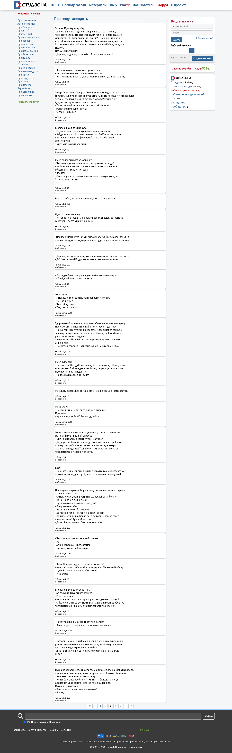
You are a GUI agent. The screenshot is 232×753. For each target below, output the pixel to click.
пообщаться (179, 106)
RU (102, 736)
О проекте (20, 729)
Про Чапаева (24, 84)
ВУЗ (28, 722)
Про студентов (25, 78)
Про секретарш (26, 67)
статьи (175, 98)
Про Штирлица (25, 91)
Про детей (23, 30)
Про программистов (28, 37)
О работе (22, 64)
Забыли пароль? (204, 38)
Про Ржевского (25, 54)
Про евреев (24, 40)
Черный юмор (24, 88)
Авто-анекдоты (26, 23)
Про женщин (24, 34)
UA (117, 736)
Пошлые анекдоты (27, 71)
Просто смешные (27, 20)
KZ (125, 736)
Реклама (144, 729)
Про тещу (22, 81)
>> (131, 705)
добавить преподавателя (185, 90)
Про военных (24, 95)
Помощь (53, 729)
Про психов (23, 57)
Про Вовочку (24, 27)
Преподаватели (74, 5)
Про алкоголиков (26, 61)
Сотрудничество (37, 729)
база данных (177, 82)
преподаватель (41, 722)
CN (133, 736)
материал (56, 722)
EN (110, 736)
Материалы (98, 5)
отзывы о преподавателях (185, 86)
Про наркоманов (26, 47)
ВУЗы (55, 5)
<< (89, 705)
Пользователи (143, 5)
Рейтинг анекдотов (28, 101)
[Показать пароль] (210, 33)
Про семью (23, 74)
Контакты (65, 729)
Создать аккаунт (202, 58)
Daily (113, 5)
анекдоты (177, 102)
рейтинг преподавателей (187, 94)
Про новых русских (27, 50)
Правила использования (128, 747)
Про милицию (25, 44)
